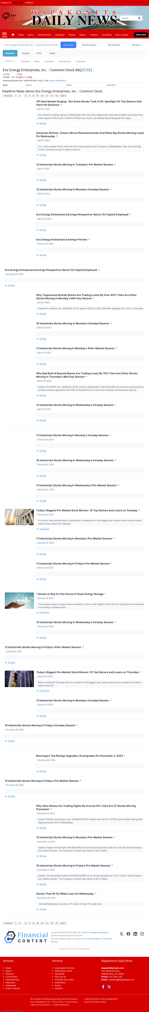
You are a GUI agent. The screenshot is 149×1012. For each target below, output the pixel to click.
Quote (29, 85)
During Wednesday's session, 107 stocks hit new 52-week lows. (70, 904)
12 (52, 96)
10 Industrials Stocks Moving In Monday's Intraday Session (74, 323)
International (65, 61)
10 (42, 96)
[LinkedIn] (135, 937)
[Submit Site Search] (139, 18)
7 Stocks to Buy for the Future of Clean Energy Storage (71, 593)
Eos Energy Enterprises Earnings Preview (63, 239)
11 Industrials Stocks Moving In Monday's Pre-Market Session (75, 538)
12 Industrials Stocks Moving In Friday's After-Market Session (44, 647)
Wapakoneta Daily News (56, 999)
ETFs (39, 53)
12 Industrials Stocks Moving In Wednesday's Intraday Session (76, 404)
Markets (10, 53)
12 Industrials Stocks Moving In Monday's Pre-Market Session (75, 837)
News (37, 61)
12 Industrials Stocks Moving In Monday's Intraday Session (74, 189)
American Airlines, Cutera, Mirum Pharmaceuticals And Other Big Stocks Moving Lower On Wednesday (90, 134)
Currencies (49, 61)
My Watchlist (114, 45)
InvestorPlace (44, 529)
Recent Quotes (89, 45)
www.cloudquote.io (100, 932)
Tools (52, 53)
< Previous (8, 96)
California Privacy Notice (40, 1005)
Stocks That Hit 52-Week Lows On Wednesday (66, 893)
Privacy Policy (93, 938)
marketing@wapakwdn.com (121, 979)
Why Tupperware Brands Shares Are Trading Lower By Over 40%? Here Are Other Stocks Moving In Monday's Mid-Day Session (86, 296)
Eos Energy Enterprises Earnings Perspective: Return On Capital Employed (83, 214)
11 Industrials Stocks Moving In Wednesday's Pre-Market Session (77, 485)
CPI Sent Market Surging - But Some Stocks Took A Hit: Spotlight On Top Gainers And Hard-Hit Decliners (89, 103)
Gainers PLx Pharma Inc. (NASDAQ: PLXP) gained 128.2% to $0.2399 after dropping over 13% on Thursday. (91, 308)
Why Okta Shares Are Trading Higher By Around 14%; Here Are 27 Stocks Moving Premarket (86, 807)
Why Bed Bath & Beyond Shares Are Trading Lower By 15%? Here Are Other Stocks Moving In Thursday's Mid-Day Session (87, 375)
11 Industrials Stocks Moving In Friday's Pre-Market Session (74, 563)
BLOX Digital (100, 1002)
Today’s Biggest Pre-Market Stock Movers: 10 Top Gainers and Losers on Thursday (88, 672)
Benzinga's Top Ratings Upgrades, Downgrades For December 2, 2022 (81, 755)
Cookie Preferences (61, 1005)
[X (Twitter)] (122, 937)
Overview (25, 61)
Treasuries (80, 61)
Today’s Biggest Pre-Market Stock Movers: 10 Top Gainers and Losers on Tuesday (88, 510)
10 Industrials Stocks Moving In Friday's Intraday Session (41, 725)
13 (57, 96)
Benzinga (43, 123)
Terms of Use (57, 1002)
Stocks (25, 53)
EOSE (87, 69)
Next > (63, 96)
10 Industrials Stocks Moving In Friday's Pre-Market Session (74, 865)
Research (111, 85)
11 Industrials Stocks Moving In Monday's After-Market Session (76, 348)
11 (47, 96)
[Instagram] (142, 937)
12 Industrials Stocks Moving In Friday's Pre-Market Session (43, 780)
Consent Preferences (12, 1010)
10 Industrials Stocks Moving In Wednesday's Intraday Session (76, 460)
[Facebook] (128, 937)
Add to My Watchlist (57, 80)
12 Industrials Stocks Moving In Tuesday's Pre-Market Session (76, 164)
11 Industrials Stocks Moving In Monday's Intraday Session (73, 435)
